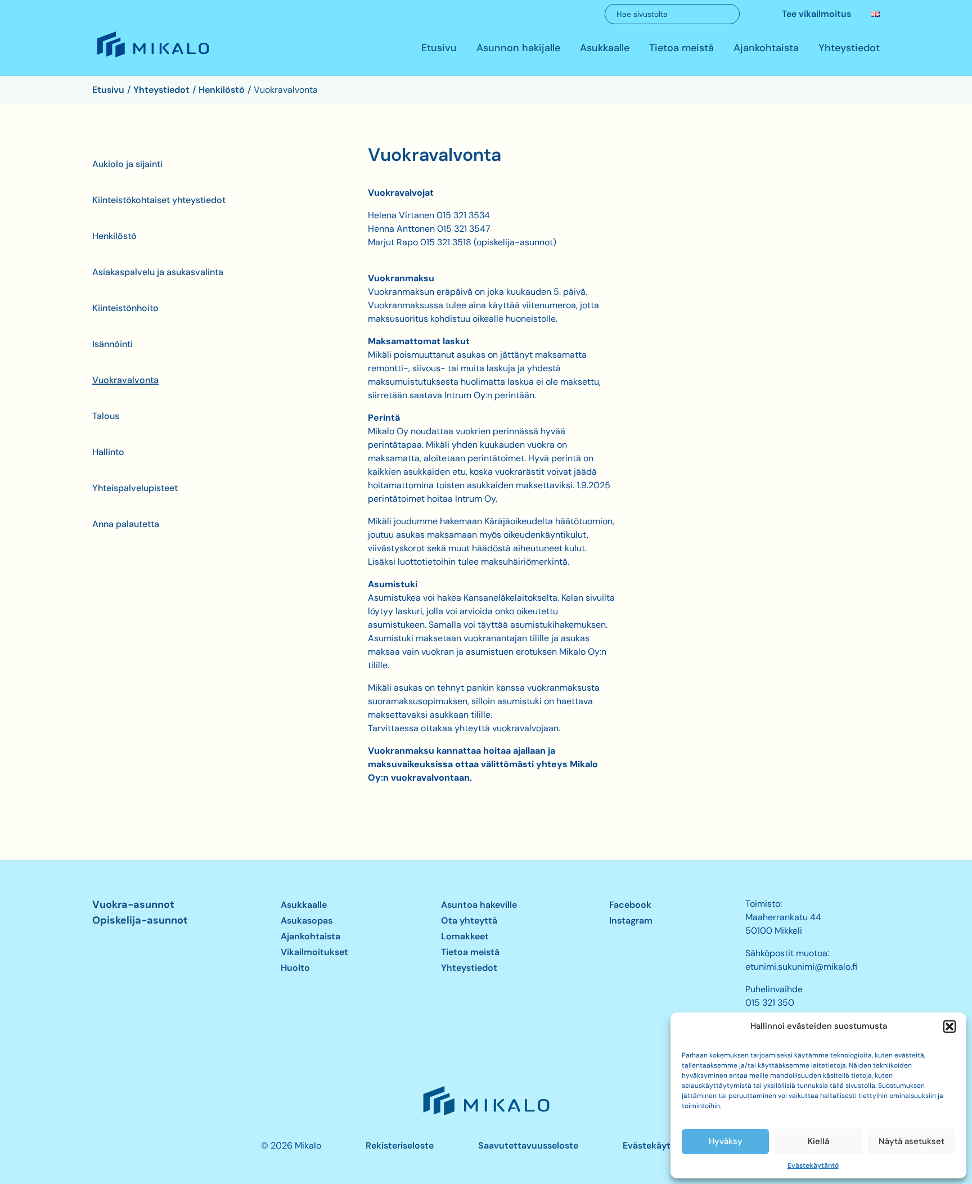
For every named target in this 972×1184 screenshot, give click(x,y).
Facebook (630, 905)
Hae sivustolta (642, 14)
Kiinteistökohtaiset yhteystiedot (159, 200)
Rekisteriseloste (400, 1145)
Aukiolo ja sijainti (127, 164)
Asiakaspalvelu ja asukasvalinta (157, 272)
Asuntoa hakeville (479, 905)
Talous (105, 416)
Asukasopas (306, 920)
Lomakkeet (465, 936)
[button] (949, 1026)
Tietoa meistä (681, 48)
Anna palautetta (125, 524)
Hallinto (108, 452)
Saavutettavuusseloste (528, 1145)
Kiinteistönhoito (125, 308)
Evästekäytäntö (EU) (667, 1145)
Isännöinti (112, 344)
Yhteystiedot (849, 48)
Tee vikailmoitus (816, 14)
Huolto (295, 968)
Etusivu (439, 48)
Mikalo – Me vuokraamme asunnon (152, 56)
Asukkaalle (604, 48)
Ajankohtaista (766, 48)
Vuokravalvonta (125, 380)
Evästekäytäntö (813, 1165)
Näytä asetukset (911, 1141)
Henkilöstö (114, 236)
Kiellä (818, 1141)
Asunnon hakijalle (518, 48)
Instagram (630, 920)
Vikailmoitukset (314, 952)
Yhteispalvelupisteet (135, 488)
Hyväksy (725, 1141)
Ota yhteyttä (469, 920)
